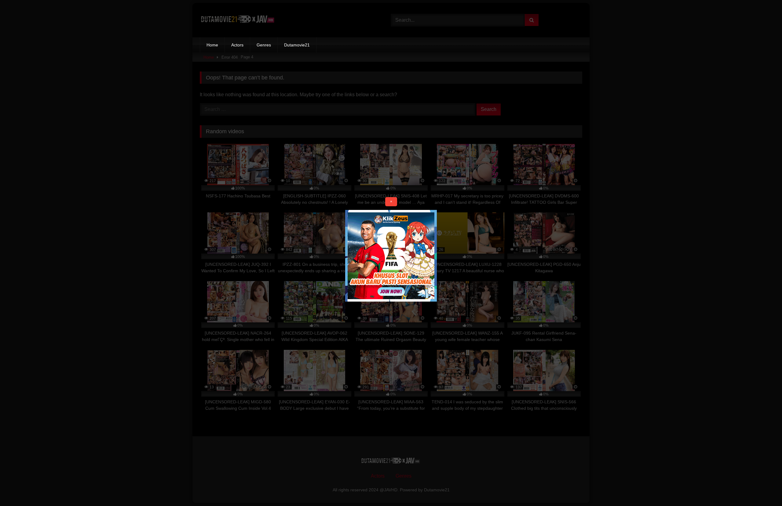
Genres (264, 44)
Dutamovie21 (297, 44)
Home (212, 44)
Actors (237, 44)
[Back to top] (763, 488)
